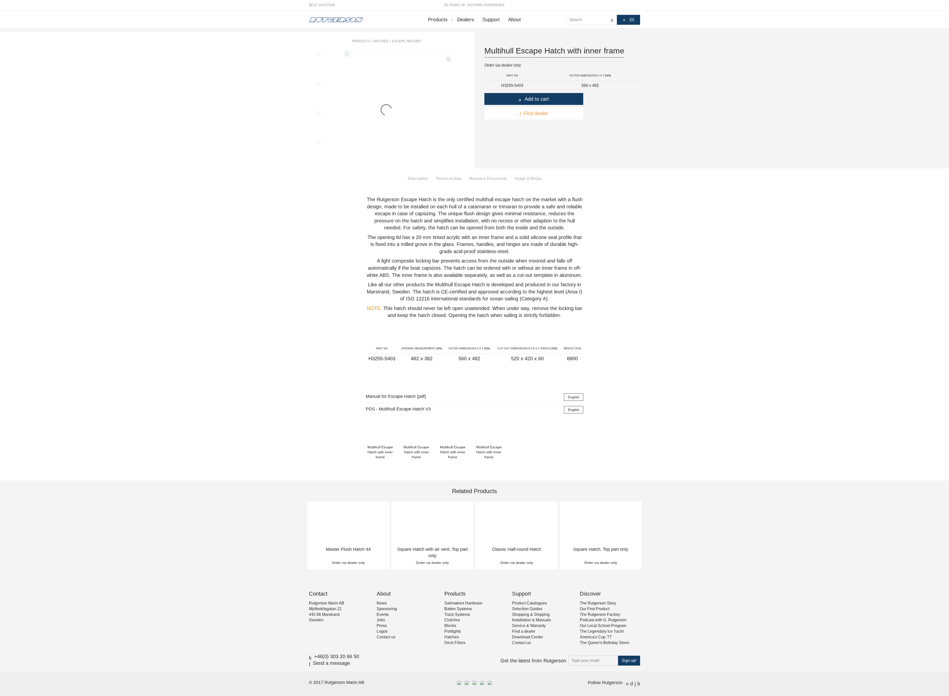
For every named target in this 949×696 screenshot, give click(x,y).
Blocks (450, 626)
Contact (318, 594)
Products (438, 19)
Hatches (380, 41)
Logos (382, 631)
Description (418, 178)
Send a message (331, 663)
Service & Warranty (529, 626)
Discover (590, 594)
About (514, 19)
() (631, 20)
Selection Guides (527, 609)
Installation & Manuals (531, 620)
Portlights (452, 631)
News (382, 603)
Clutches (452, 620)
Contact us (386, 637)
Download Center (527, 637)
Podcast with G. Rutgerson (603, 620)
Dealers (465, 19)
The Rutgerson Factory (600, 614)
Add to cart (537, 99)
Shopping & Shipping (531, 614)
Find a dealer (523, 631)
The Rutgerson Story (598, 603)
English (573, 397)
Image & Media (528, 178)
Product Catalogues (529, 603)
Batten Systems (458, 609)
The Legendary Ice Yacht (602, 631)
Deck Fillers (454, 643)
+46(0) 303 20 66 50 (336, 656)
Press (382, 626)
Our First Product (594, 609)
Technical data (448, 178)
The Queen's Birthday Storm (604, 643)
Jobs (381, 620)
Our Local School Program (603, 626)
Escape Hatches (406, 41)
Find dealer (536, 113)
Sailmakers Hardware (463, 603)
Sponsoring (387, 609)
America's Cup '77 (596, 637)
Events (383, 614)
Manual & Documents (488, 178)
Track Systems (457, 614)
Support (491, 19)
